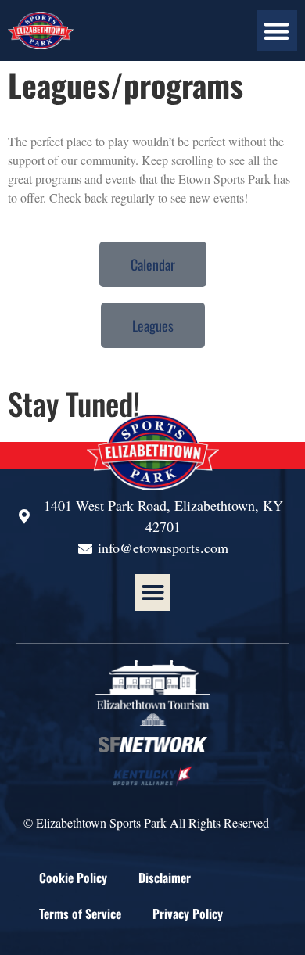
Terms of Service (80, 913)
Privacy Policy (187, 913)
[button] (277, 31)
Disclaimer (164, 877)
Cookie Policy (73, 877)
